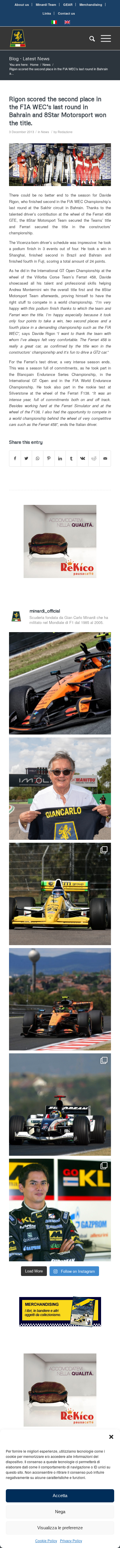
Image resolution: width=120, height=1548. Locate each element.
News (45, 132)
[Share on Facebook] (15, 458)
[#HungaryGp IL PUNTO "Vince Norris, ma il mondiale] (60, 999)
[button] (111, 1437)
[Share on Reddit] (94, 458)
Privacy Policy (71, 1540)
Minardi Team (46, 4)
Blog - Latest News (29, 58)
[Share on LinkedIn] (60, 458)
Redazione (65, 132)
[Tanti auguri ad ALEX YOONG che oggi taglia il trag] (60, 1210)
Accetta (60, 1495)
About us (22, 4)
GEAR (68, 4)
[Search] (89, 38)
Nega (60, 1511)
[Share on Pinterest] (48, 458)
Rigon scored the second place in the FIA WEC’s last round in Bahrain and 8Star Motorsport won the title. (57, 111)
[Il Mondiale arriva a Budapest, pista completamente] (60, 1104)
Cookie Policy (46, 1540)
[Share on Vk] (82, 458)
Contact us (66, 13)
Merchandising (91, 4)
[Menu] (103, 38)
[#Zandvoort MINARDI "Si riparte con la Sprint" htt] (60, 788)
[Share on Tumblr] (71, 458)
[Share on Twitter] (26, 458)
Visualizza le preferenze (60, 1527)
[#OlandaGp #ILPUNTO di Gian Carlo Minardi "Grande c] (60, 683)
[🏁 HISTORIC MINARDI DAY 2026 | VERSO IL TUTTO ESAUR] (60, 894)
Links (47, 13)
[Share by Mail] (105, 458)
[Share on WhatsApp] (37, 458)
